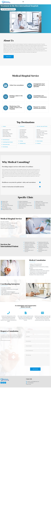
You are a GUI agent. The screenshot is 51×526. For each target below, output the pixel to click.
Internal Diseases (6, 139)
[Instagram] (3, 382)
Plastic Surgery (40, 141)
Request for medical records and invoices (39, 107)
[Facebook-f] (1, 382)
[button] (8, 9)
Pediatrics (39, 143)
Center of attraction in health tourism (13, 186)
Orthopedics (22, 126)
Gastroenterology (6, 144)
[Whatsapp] (5, 382)
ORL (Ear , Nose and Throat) (42, 126)
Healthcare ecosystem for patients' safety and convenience (19, 182)
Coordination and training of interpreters (40, 96)
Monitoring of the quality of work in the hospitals (16, 107)
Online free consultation (17, 85)
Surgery (4, 126)
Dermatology (5, 146)
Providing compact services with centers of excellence (17, 166)
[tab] (8, 126)
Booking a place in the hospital (16, 96)
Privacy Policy (8, 56)
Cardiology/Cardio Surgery (8, 142)
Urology (21, 141)
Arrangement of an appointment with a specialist (39, 85)
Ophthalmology (23, 143)
